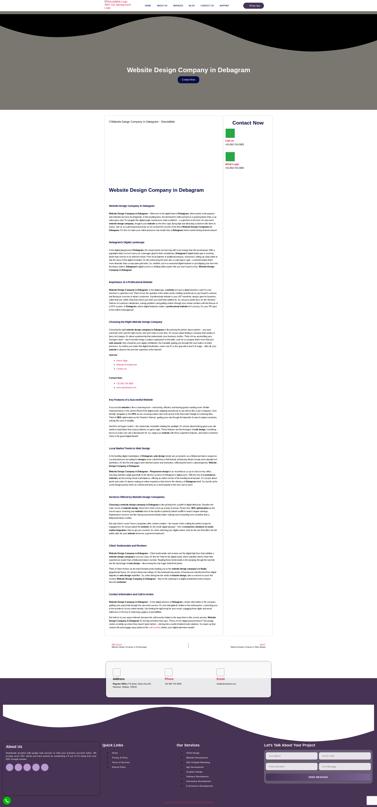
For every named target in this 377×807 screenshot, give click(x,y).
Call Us (229, 140)
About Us (162, 5)
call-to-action (155, 627)
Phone (169, 679)
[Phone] (168, 672)
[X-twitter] (36, 767)
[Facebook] (9, 767)
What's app (232, 164)
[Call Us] (230, 133)
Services (178, 5)
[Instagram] (18, 767)
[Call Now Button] (7, 801)
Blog (192, 5)
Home (148, 5)
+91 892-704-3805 (124, 383)
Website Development (126, 364)
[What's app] (230, 157)
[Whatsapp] (44, 767)
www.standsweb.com (126, 387)
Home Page (122, 360)
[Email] (220, 672)
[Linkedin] (27, 767)
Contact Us (207, 5)
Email (221, 679)
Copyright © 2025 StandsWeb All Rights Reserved (188, 802)
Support (224, 5)
